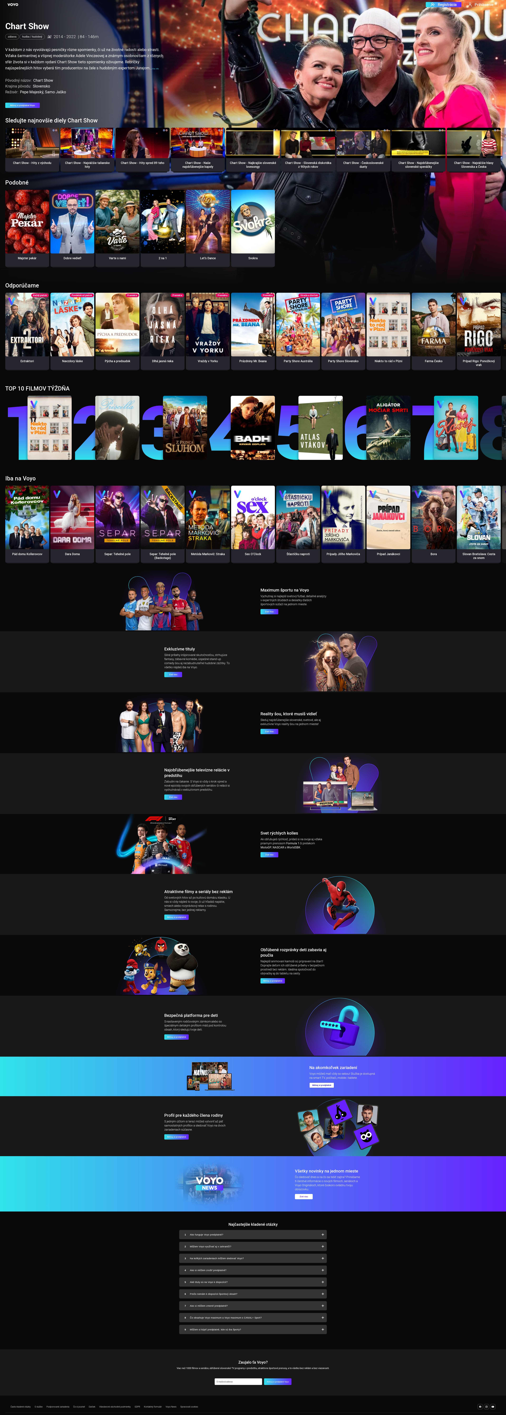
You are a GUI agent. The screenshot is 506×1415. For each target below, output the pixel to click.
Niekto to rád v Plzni (388, 361)
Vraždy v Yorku (208, 361)
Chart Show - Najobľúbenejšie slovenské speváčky (418, 165)
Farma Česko (433, 361)
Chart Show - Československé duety (363, 165)
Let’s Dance (208, 258)
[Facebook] (480, 1406)
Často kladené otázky (21, 1407)
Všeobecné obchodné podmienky (115, 1407)
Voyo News (171, 1407)
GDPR (137, 1407)
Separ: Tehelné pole (117, 554)
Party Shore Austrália (298, 361)
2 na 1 (163, 258)
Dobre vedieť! (72, 258)
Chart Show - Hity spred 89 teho (142, 163)
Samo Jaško (55, 92)
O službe (39, 1407)
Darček (92, 1407)
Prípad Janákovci (388, 554)
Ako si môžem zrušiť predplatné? (205, 1270)
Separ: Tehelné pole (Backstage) (163, 556)
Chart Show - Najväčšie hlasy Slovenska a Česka (473, 165)
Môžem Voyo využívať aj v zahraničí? (208, 1246)
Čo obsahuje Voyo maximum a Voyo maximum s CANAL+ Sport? (223, 1317)
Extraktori (27, 361)
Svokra (253, 258)
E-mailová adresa (225, 1381)
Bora (433, 554)
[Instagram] (486, 1406)
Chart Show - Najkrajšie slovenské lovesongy (253, 165)
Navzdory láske (72, 361)
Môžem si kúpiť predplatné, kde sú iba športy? (213, 1329)
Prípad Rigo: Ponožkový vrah (479, 363)
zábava (12, 36)
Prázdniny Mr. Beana (253, 361)
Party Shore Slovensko (343, 361)
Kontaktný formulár (153, 1407)
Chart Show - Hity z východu (32, 163)
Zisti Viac (269, 611)
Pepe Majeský (31, 92)
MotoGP (266, 847)
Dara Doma (72, 554)
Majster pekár (27, 258)
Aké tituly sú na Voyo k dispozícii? (206, 1282)
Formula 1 (292, 843)
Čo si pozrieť (79, 1407)
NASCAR (278, 847)
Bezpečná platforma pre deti (191, 1015)
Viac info (155, 69)
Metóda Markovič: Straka (208, 554)
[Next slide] (499, 151)
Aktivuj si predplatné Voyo (22, 105)
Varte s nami (117, 258)
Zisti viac (173, 674)
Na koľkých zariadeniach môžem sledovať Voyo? (214, 1258)
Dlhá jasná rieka (162, 361)
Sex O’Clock (253, 554)
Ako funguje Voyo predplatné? (204, 1234)
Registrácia (447, 4)
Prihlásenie (484, 4)
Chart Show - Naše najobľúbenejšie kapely (198, 165)
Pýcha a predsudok (117, 361)
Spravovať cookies (189, 1407)
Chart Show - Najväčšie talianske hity (87, 165)
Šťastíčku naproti (298, 554)
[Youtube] (492, 1406)
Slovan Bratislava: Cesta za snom (479, 556)
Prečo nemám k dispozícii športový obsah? (211, 1294)
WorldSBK (293, 847)
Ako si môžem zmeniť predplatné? (206, 1306)
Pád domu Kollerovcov (27, 554)
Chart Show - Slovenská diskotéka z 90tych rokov (308, 165)
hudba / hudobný (32, 36)
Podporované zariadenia (58, 1407)
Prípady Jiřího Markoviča (343, 554)
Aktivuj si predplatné (176, 917)
